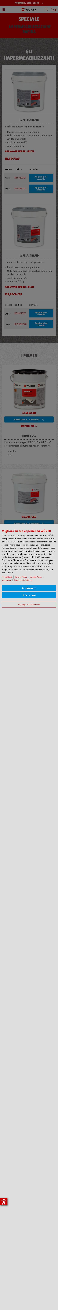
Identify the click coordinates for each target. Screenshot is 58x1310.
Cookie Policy (36, 577)
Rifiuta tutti (29, 595)
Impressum (6, 580)
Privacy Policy (21, 577)
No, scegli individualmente (29, 605)
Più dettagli (7, 577)
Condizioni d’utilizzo (23, 580)
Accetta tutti (29, 588)
